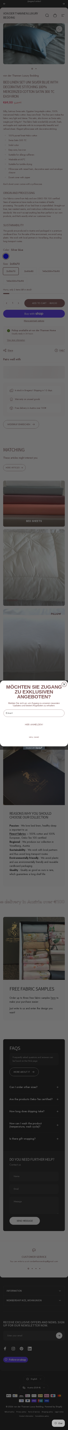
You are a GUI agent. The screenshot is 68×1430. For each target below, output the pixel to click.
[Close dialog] (64, 684)
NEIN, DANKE (34, 737)
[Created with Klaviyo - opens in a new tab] (34, 748)
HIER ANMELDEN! (34, 724)
